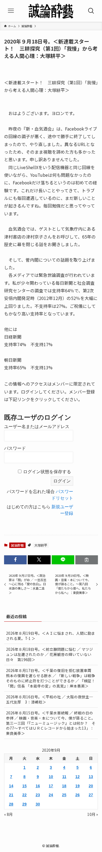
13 (91, 777)
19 (77, 786)
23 (38, 795)
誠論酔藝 (17, 545)
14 (11, 786)
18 (64, 786)
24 (51, 795)
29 (24, 804)
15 (24, 786)
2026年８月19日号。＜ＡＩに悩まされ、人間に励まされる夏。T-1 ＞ (50, 635)
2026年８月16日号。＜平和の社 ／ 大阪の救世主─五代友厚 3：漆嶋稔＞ (49, 699)
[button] (15, 559)
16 (38, 786)
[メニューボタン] (11, 11)
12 (77, 777)
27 (91, 795)
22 (24, 795)
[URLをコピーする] (86, 559)
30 (38, 804)
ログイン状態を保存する (47, 471)
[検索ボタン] (91, 11)
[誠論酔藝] (51, 11)
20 (91, 786)
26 (77, 795)
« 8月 (8, 814)
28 (11, 804)
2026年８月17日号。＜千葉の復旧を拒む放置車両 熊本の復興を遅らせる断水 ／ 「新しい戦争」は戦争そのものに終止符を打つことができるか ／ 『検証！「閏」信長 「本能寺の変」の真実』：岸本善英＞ (50, 678)
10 (51, 777)
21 (11, 795)
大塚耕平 (40, 545)
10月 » (92, 814)
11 (64, 777)
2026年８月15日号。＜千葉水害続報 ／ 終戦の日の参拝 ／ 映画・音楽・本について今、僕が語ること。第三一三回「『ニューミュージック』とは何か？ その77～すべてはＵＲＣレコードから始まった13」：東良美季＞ (50, 723)
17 (51, 786)
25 (64, 795)
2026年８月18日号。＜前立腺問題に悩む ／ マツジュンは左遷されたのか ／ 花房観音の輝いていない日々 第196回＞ (49, 654)
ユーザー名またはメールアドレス (36, 426)
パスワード (15, 448)
